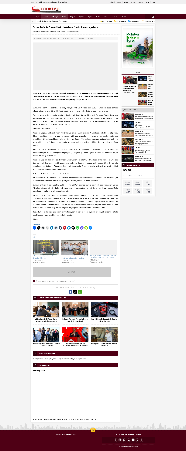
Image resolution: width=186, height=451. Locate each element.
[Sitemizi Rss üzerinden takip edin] (141, 440)
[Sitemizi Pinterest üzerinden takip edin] (137, 440)
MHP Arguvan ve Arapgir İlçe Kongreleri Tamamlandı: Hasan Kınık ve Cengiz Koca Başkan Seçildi (75, 346)
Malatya (57, 38)
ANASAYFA (42, 31)
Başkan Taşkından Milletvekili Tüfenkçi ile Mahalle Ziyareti (46, 345)
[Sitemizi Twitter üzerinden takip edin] (120, 440)
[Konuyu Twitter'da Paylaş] (75, 292)
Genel (45, 38)
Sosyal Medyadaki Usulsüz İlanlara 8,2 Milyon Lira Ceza (104, 320)
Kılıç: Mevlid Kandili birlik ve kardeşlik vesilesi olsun (129, 88)
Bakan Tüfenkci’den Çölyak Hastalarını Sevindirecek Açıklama (56, 281)
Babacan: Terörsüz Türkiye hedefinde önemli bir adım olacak (75, 320)
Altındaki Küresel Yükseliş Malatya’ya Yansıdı (52, 21)
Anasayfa (35, 31)
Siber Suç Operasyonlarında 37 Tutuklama (150, 81)
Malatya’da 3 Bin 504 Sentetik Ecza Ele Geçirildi (144, 134)
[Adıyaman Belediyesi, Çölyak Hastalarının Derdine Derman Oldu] (74, 247)
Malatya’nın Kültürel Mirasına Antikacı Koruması (104, 345)
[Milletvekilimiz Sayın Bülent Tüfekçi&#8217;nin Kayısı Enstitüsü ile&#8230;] (46, 247)
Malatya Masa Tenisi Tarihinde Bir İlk (150, 104)
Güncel (50, 38)
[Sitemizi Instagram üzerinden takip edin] (124, 440)
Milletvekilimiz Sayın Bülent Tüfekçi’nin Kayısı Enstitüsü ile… (46, 257)
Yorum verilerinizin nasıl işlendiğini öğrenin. (82, 419)
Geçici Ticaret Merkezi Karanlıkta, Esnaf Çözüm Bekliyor (143, 160)
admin (91, 38)
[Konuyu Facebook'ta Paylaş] (70, 292)
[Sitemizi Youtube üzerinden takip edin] (133, 440)
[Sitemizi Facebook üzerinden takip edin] (115, 440)
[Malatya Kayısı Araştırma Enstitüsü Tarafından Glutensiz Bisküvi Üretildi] (103, 247)
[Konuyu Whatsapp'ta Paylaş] (80, 292)
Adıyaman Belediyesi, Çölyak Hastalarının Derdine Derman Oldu (74, 257)
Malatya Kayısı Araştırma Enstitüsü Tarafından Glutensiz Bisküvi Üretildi (103, 257)
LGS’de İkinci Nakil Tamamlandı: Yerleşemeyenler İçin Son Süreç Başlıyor (46, 321)
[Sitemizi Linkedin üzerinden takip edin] (128, 440)
